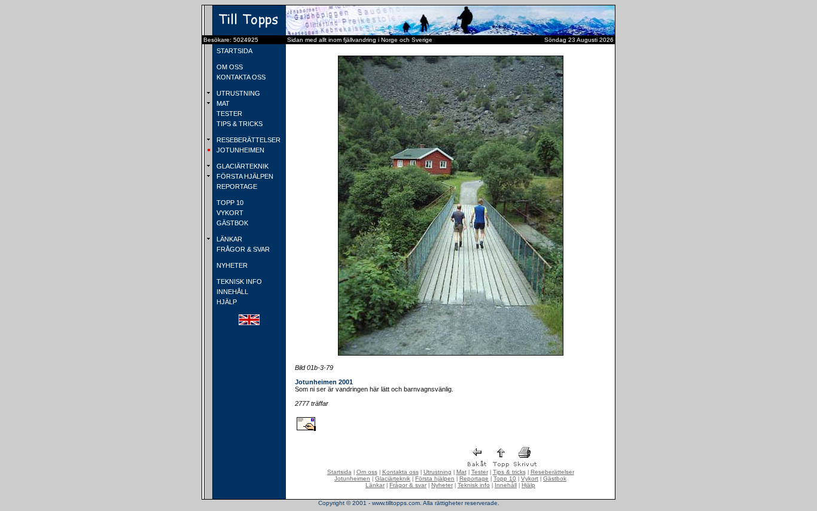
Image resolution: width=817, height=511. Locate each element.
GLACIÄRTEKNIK (242, 166)
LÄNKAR (228, 239)
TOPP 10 (229, 202)
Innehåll (506, 485)
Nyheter (442, 485)
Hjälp (528, 485)
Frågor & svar (407, 485)
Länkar (375, 485)
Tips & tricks (509, 472)
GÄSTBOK (231, 223)
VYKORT (229, 212)
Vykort (529, 478)
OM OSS (229, 67)
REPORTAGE (236, 186)
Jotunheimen (352, 478)
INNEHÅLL (231, 291)
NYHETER (231, 265)
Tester (479, 472)
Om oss (366, 472)
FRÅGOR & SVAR (242, 249)
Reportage (474, 478)
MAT (222, 103)
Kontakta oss (400, 472)
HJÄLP (226, 301)
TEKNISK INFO (238, 281)
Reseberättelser (552, 472)
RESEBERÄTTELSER (248, 139)
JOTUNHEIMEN (239, 150)
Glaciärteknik (392, 478)
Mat (461, 472)
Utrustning (437, 472)
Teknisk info (474, 485)
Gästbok (554, 478)
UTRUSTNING (237, 93)
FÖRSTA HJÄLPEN (244, 176)
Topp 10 (504, 478)
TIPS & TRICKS (239, 123)
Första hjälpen (435, 478)
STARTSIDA (233, 50)
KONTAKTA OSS (240, 77)
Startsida (339, 472)
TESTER (228, 113)
